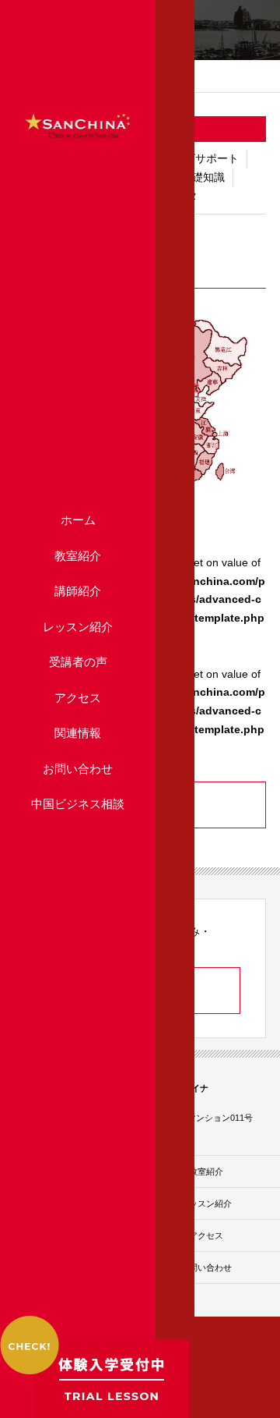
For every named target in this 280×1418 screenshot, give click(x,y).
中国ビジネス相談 (77, 803)
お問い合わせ (78, 768)
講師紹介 (77, 590)
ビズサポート (206, 158)
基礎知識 (203, 177)
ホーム (78, 519)
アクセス (77, 697)
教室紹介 (77, 555)
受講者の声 (78, 661)
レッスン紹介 (78, 626)
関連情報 (77, 732)
